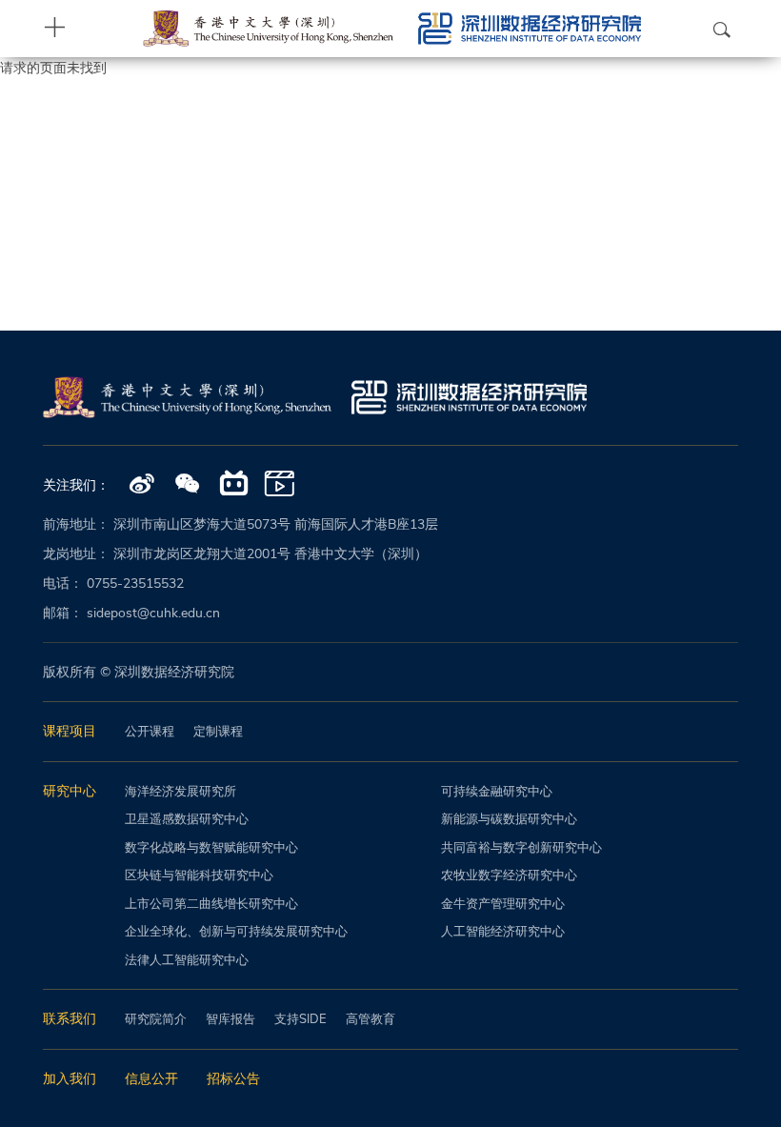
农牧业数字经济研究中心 (509, 875)
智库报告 (230, 1019)
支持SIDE (300, 1019)
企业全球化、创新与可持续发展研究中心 (236, 931)
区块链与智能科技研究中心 (199, 875)
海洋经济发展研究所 (180, 791)
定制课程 (218, 731)
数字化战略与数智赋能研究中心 (211, 847)
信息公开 (151, 1079)
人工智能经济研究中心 (503, 931)
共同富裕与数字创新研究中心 (521, 847)
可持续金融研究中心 (496, 791)
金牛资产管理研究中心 (503, 904)
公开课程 (149, 731)
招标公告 (233, 1079)
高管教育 (370, 1019)
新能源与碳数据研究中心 (509, 819)
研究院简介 (156, 1019)
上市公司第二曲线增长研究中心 (211, 904)
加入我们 (69, 1079)
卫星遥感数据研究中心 (187, 819)
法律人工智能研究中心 (187, 960)
